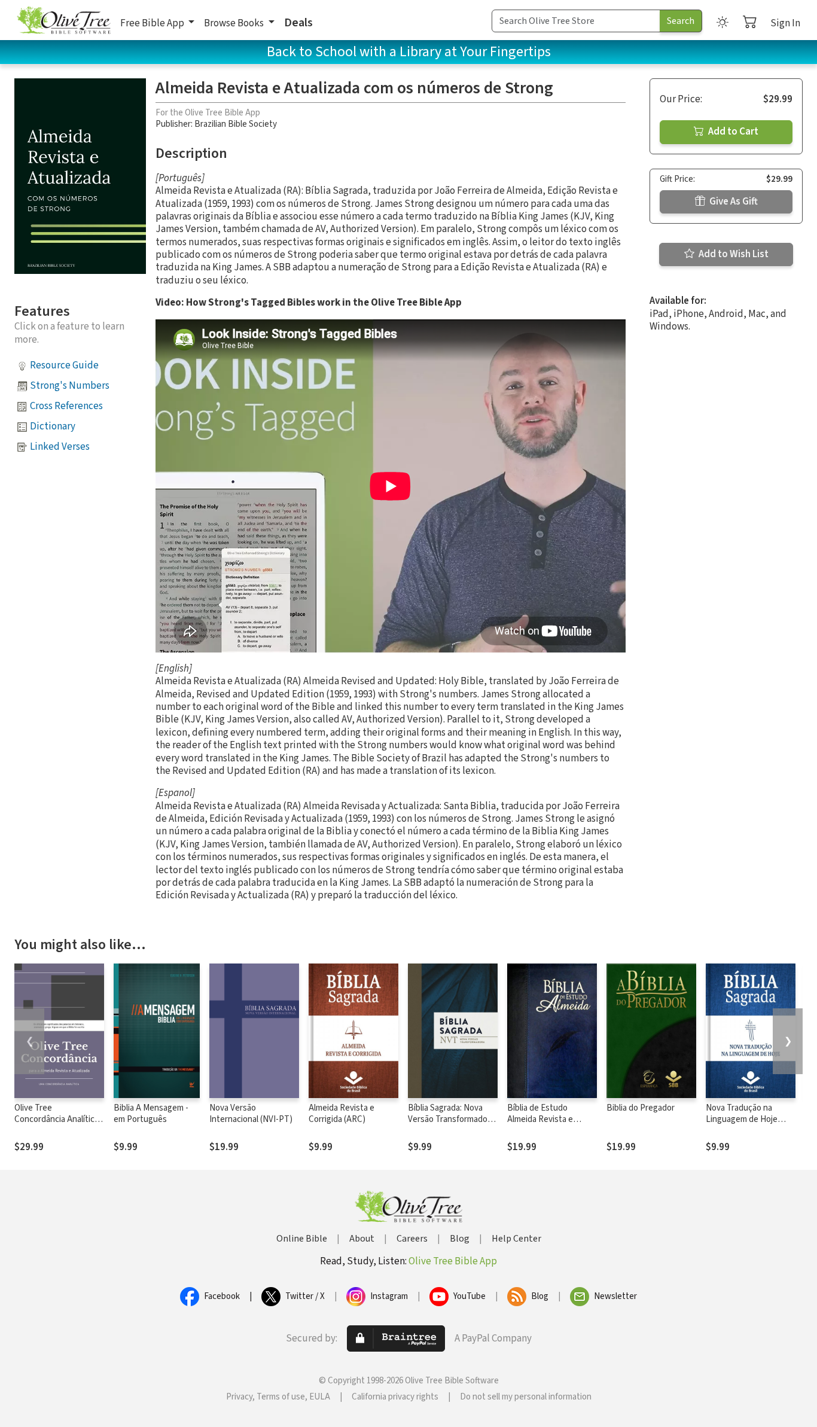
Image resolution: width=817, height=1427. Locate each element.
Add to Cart (732, 131)
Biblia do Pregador (640, 1108)
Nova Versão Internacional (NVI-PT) (250, 1114)
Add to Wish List (733, 254)
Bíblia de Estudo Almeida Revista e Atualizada (540, 1119)
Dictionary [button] (52, 426)
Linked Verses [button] (60, 447)
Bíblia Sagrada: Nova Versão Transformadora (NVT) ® (451, 1119)
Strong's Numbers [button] (69, 386)
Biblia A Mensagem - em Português (151, 1114)
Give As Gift (733, 201)
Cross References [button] (66, 406)
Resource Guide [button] (64, 365)
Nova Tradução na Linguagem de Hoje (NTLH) (742, 1119)
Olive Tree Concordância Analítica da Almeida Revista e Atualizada (56, 1125)
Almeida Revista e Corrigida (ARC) (341, 1114)
